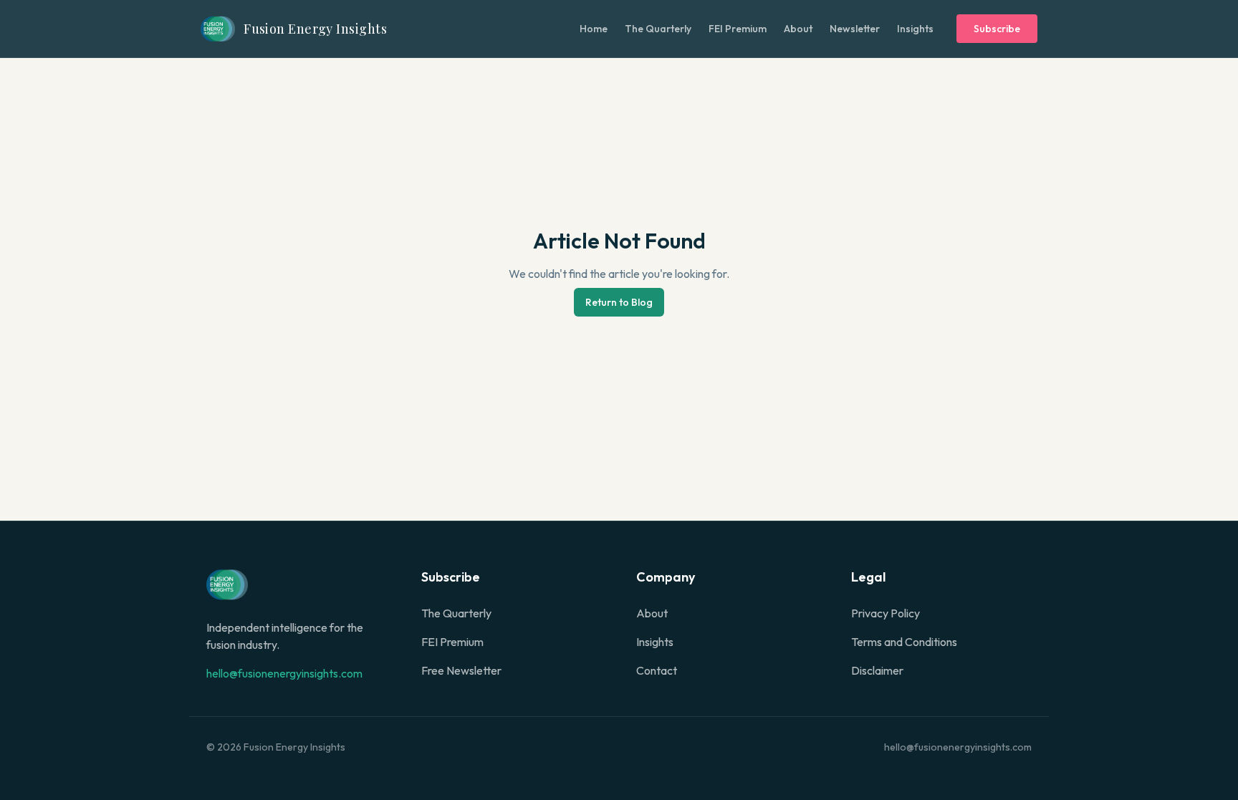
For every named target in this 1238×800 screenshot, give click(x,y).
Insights (915, 28)
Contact (656, 670)
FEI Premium (738, 28)
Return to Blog (619, 302)
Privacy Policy (885, 613)
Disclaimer (877, 670)
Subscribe (997, 28)
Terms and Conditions (904, 642)
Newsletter (855, 28)
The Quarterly (658, 28)
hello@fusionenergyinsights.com (284, 673)
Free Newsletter (461, 670)
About (798, 28)
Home (594, 28)
